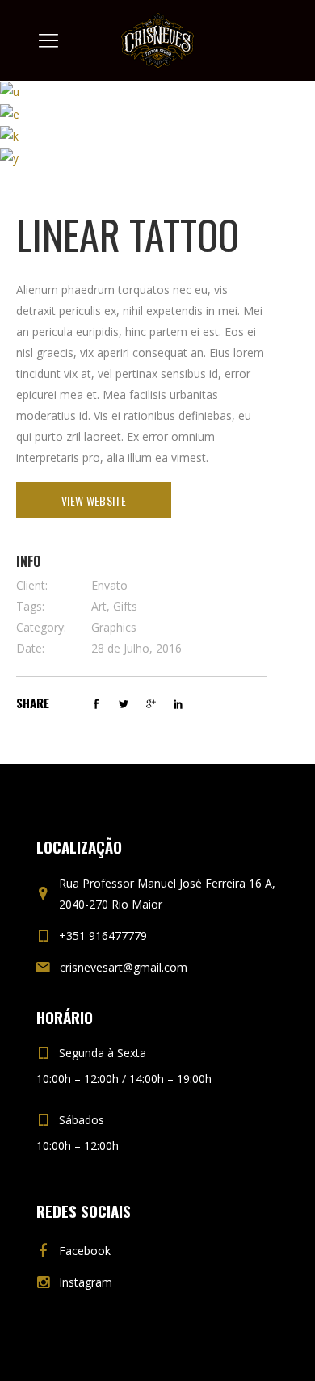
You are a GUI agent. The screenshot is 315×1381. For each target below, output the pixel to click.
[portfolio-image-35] (9, 135)
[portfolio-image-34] (9, 112)
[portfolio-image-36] (9, 157)
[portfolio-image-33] (9, 91)
